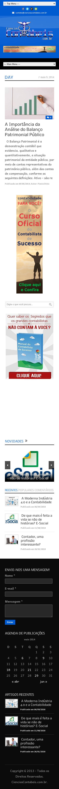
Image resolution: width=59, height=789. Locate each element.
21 (29, 669)
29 (36, 675)
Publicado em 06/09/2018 (33, 506)
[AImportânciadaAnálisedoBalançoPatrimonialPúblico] (24, 129)
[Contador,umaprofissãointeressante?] (32, 540)
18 (8, 669)
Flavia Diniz (43, 183)
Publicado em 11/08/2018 (33, 527)
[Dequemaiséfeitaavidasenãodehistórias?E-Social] (37, 519)
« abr (15, 681)
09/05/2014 (24, 183)
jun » (43, 681)
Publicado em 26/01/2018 (33, 549)
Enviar (10, 622)
